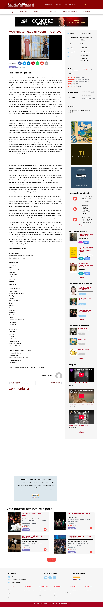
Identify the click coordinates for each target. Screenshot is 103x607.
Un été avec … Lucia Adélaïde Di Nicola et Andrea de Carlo (84, 310)
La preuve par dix (83, 349)
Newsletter (48, 4)
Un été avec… (82, 339)
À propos (58, 4)
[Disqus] (35, 412)
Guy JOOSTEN (84, 58)
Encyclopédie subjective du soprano (85, 329)
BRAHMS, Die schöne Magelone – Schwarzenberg (33, 536)
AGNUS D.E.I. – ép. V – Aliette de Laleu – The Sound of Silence (87, 220)
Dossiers (86, 12)
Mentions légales (41, 603)
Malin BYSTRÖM (84, 56)
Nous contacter (70, 4)
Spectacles (23, 12)
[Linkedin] (54, 577)
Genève (82, 44)
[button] (35, 12)
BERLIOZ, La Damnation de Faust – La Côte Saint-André (80, 536)
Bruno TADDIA (84, 60)
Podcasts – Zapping (70, 12)
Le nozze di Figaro (85, 33)
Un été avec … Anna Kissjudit (84, 299)
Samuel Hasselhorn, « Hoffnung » (85, 234)
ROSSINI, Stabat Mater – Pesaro (79, 513)
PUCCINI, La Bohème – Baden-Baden (32, 514)
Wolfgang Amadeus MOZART (86, 39)
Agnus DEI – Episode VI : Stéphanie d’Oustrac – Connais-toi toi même (86, 209)
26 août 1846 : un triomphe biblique (79, 383)
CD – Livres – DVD (50, 12)
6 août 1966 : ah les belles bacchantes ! (81, 404)
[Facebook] (45, 577)
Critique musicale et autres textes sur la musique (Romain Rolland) (85, 250)
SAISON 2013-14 (85, 48)
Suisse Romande (85, 52)
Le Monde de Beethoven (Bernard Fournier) (85, 265)
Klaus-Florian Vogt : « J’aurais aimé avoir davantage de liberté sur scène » (84, 287)
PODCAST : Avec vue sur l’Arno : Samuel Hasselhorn (87, 199)
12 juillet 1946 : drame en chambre (79, 425)
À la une (35, 12)
